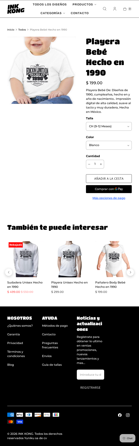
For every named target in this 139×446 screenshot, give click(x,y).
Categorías (51, 13)
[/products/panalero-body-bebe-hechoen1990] (113, 259)
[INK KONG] (15, 9)
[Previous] (8, 272)
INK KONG (25, 434)
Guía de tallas (52, 364)
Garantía (13, 334)
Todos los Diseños (50, 4)
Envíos (47, 356)
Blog (10, 364)
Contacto (80, 13)
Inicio (10, 29)
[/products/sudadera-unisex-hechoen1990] (25, 259)
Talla (89, 118)
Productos (83, 4)
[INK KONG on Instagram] (128, 415)
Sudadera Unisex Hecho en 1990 (25, 285)
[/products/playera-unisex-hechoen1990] (69, 259)
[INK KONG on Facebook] (120, 415)
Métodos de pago (55, 325)
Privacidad (15, 343)
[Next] (130, 272)
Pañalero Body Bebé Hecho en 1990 (110, 285)
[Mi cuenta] (115, 9)
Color (90, 137)
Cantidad (93, 156)
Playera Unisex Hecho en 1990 (69, 285)
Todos (22, 29)
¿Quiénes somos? (20, 325)
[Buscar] (105, 9)
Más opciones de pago (108, 198)
